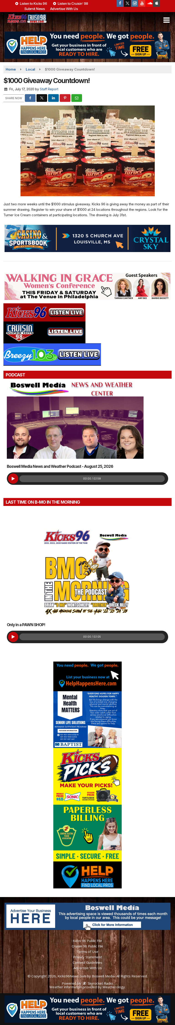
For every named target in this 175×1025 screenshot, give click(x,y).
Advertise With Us (64, 9)
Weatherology (114, 987)
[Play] (13, 478)
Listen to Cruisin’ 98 (72, 3)
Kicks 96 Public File (87, 940)
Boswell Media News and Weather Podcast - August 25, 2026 (60, 466)
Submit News (34, 9)
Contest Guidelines (87, 962)
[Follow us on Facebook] (120, 3)
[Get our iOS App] (156, 3)
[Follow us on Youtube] (142, 3)
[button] (166, 20)
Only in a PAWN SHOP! (26, 625)
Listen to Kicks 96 (33, 3)
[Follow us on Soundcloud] (149, 3)
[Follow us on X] (127, 3)
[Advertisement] (87, 45)
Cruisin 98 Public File (87, 946)
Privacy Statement (87, 957)
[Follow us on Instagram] (134, 3)
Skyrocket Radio (100, 983)
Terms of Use (87, 951)
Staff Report (49, 89)
